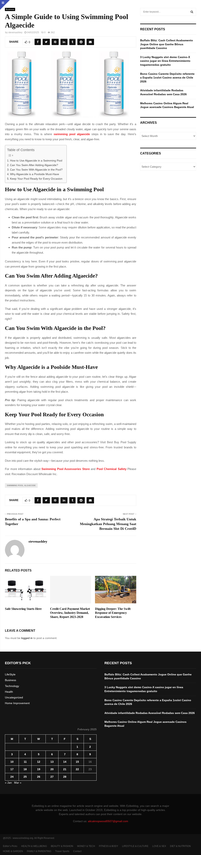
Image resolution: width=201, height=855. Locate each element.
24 (12, 776)
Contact (77, 851)
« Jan (8, 782)
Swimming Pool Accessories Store (65, 469)
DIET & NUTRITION (180, 846)
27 (52, 776)
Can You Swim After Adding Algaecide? (34, 165)
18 (25, 769)
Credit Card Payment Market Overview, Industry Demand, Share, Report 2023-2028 (70, 613)
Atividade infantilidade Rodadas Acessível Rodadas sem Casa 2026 (149, 713)
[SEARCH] (192, 12)
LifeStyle (10, 674)
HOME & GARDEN (13, 851)
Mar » (17, 782)
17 (12, 769)
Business (10, 9)
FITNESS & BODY (108, 846)
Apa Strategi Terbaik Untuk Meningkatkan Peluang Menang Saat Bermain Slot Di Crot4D (108, 524)
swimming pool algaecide (72, 134)
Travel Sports (62, 851)
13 (52, 761)
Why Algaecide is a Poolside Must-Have (34, 174)
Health (9, 691)
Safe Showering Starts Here (23, 608)
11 (25, 761)
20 (52, 769)
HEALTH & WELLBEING (34, 846)
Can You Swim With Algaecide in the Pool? (36, 169)
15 (77, 761)
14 (64, 761)
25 (25, 776)
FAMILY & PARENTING (39, 851)
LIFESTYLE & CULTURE (135, 846)
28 (64, 776)
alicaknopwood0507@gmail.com (108, 821)
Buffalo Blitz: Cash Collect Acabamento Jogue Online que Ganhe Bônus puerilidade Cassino (166, 44)
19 (38, 769)
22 (77, 769)
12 (38, 761)
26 (38, 776)
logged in (27, 638)
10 (12, 761)
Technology (12, 686)
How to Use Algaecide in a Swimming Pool (36, 160)
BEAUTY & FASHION (62, 846)
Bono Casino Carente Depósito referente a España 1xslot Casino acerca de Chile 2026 (167, 77)
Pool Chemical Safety (111, 469)
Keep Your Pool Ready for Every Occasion (36, 178)
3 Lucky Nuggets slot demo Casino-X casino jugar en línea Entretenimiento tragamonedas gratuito (165, 60)
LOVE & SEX (159, 846)
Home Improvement (17, 703)
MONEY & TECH (86, 846)
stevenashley (15, 32)
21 (64, 769)
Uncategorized (14, 697)
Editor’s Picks (10, 846)
